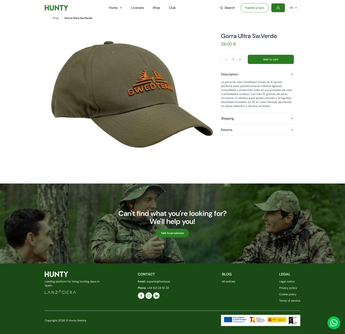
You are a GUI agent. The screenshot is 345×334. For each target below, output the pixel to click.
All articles (228, 281)
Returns (226, 130)
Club (172, 8)
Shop (156, 8)
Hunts (113, 8)
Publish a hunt (254, 8)
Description (229, 74)
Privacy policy (288, 288)
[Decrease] (226, 59)
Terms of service (289, 300)
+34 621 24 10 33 (158, 288)
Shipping (227, 118)
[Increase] (240, 59)
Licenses (137, 8)
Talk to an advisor (172, 233)
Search (230, 8)
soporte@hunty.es (158, 281)
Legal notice (287, 281)
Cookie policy (287, 294)
